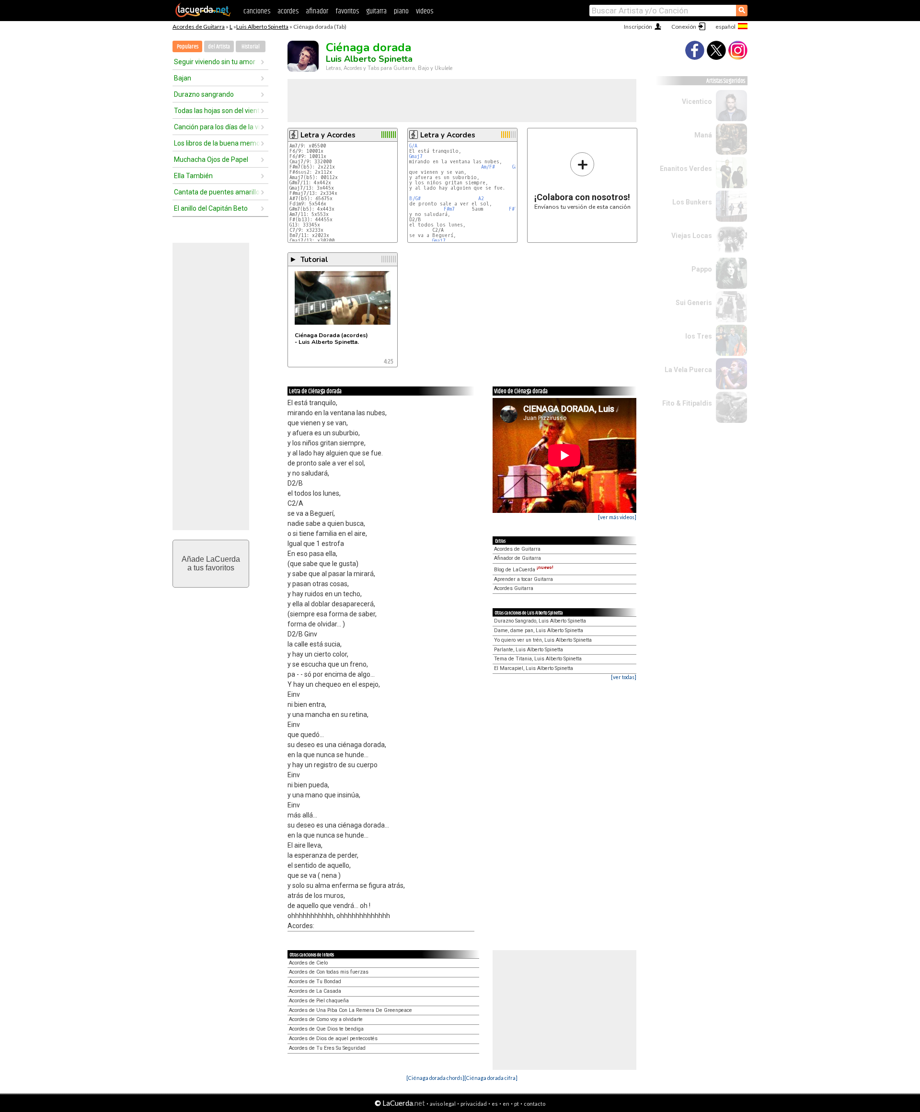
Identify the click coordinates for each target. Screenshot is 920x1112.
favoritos (347, 11)
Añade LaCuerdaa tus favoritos (211, 563)
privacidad (473, 1104)
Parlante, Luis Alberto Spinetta (528, 650)
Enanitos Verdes (686, 168)
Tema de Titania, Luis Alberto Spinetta (538, 659)
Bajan (182, 78)
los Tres (698, 336)
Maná (703, 135)
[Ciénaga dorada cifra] (491, 1078)
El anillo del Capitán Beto (211, 208)
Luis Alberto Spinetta (262, 26)
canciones (256, 11)
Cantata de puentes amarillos (217, 192)
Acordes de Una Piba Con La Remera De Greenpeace (350, 1010)
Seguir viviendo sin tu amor (214, 62)
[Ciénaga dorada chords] (435, 1078)
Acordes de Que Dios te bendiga (326, 1029)
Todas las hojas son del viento (217, 110)
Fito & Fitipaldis (687, 403)
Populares (187, 46)
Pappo (701, 269)
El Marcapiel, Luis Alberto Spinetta (533, 668)
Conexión (683, 26)
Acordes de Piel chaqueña (319, 1001)
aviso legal (443, 1104)
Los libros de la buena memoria (217, 143)
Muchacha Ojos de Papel (211, 159)
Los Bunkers (692, 202)
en (506, 1104)
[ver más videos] (617, 517)
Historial (251, 46)
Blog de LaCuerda (523, 570)
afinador (317, 11)
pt (516, 1104)
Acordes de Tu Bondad (315, 981)
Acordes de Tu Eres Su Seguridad (327, 1048)
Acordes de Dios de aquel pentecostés (333, 1038)
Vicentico (697, 101)
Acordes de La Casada (315, 991)
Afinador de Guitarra (517, 558)
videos (424, 11)
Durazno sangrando (204, 94)
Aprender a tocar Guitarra (523, 579)
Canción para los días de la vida (217, 127)
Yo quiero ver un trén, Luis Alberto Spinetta (543, 640)
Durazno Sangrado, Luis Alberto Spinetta (540, 621)
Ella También (193, 176)
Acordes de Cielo (308, 963)
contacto (534, 1104)
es (495, 1104)
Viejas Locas (691, 235)
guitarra (376, 11)
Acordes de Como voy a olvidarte (326, 1019)
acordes (288, 11)
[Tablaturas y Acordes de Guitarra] (203, 15)
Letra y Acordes (328, 135)
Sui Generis (694, 302)
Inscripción (638, 26)
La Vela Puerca (688, 370)
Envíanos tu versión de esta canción (582, 181)
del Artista (219, 46)
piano (401, 11)
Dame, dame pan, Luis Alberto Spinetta (538, 630)
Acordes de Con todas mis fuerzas (328, 972)
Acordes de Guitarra (198, 26)
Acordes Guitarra (513, 588)
